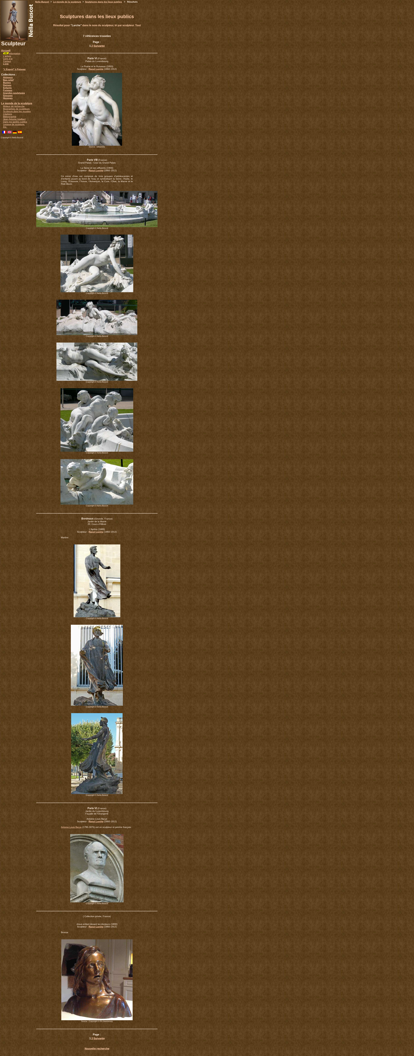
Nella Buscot (42, 1)
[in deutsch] (15, 132)
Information (14, 53)
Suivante (99, 45)
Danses (7, 85)
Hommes (8, 98)
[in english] (9, 132)
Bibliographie (9, 116)
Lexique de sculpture (13, 124)
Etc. (5, 127)
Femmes (7, 90)
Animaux (8, 77)
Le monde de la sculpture (16, 103)
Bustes (7, 82)
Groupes (8, 95)
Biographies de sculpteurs (16, 108)
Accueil (5, 50)
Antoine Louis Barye (71, 827)
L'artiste (7, 56)
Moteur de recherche (14, 106)
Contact (7, 61)
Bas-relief (8, 80)
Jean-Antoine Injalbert (14, 119)
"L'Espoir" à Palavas (14, 69)
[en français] (4, 132)
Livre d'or (8, 58)
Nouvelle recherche (97, 1048)
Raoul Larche (96, 69)
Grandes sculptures (14, 93)
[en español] (20, 132)
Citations (7, 114)
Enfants (7, 87)
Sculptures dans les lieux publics (103, 1)
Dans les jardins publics (15, 121)
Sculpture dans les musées (17, 111)
